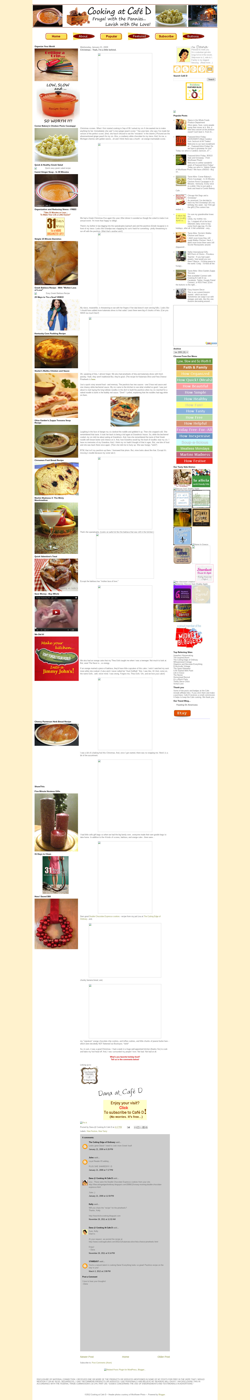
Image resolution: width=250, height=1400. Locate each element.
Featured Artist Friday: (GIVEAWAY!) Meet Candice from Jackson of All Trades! (200, 139)
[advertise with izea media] (211, 344)
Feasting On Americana (187, 705)
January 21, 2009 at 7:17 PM (101, 1170)
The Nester (178, 675)
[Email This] (135, 1127)
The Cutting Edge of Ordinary (102, 1142)
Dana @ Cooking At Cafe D (101, 1178)
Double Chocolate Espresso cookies (104, 916)
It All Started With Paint (183, 671)
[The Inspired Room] (201, 603)
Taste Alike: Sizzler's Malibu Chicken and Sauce (199, 234)
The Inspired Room (181, 658)
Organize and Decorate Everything (187, 664)
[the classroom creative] (184, 582)
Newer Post (87, 1356)
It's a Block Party (180, 679)
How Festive (92, 1131)
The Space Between (181, 668)
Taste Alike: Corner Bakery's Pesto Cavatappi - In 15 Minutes (201, 178)
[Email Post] (128, 1127)
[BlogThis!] (138, 1127)
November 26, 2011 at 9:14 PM (102, 1253)
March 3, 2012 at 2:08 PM (100, 1271)
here (93, 379)
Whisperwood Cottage (182, 662)
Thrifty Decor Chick (181, 681)
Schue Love (178, 684)
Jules (91, 1157)
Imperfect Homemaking (183, 655)
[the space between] (201, 507)
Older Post (164, 1356)
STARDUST (94, 1261)
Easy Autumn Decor (196, 290)
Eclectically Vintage (181, 666)
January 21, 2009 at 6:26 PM (101, 1149)
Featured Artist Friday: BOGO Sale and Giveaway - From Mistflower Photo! (200, 158)
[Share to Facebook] (143, 1127)
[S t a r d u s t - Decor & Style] (204, 582)
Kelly (91, 1204)
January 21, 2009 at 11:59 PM (101, 1196)
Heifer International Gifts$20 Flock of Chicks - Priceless (201, 253)
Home (125, 1356)
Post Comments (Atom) (102, 1363)
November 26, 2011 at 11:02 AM (102, 1219)
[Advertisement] (56, 700)
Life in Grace (178, 673)
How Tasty (102, 1131)
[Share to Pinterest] (146, 1127)
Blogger (162, 1394)
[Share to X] (140, 1127)
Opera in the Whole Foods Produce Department (198, 121)
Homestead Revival (181, 677)
